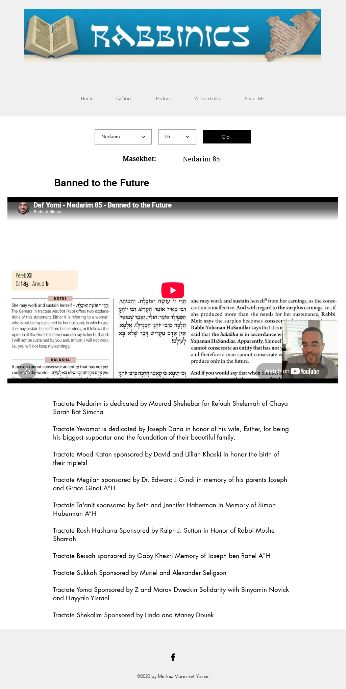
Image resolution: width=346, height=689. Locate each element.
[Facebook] (173, 657)
